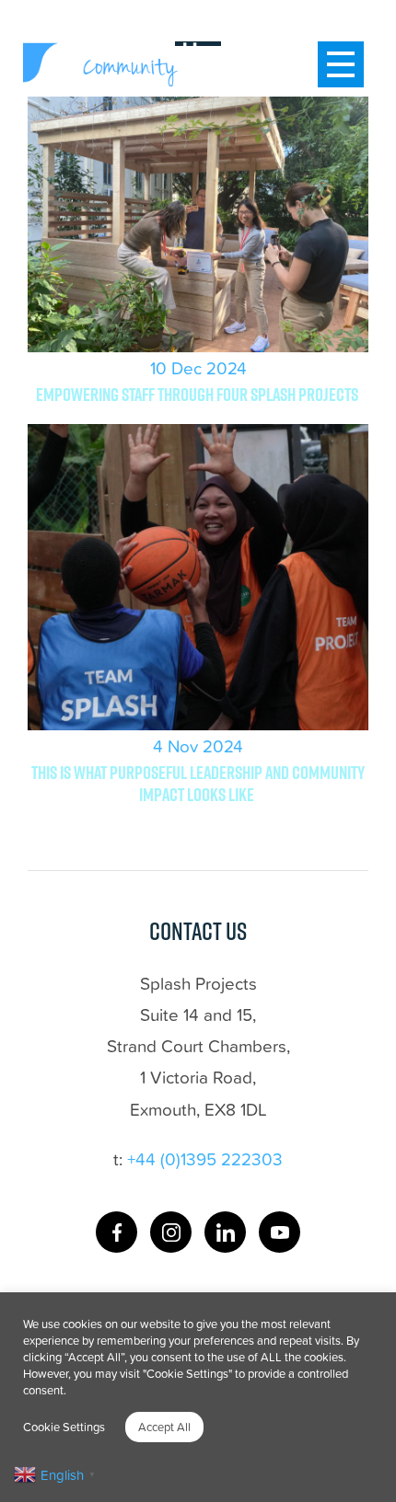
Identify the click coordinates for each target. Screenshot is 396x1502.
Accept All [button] (164, 1426)
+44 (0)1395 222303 (205, 1158)
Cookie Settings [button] (64, 1426)
